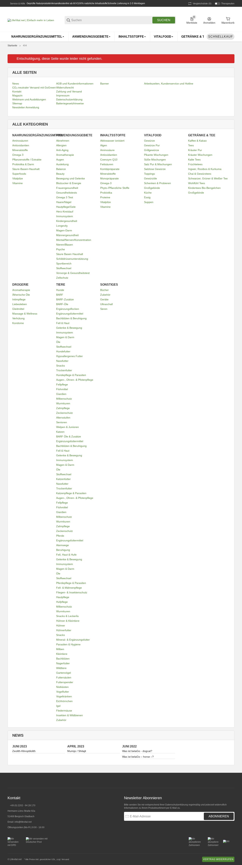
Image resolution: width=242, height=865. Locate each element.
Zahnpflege (63, 408)
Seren (103, 308)
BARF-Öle (62, 304)
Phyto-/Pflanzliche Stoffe (114, 187)
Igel (58, 705)
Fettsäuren (106, 164)
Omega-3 (106, 183)
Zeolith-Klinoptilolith (24, 751)
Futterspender (64, 682)
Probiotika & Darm (23, 164)
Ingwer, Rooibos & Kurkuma (204, 169)
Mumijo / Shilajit (76, 751)
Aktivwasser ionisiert (112, 140)
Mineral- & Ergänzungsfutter (73, 639)
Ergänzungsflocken (67, 308)
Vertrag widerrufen (218, 859)
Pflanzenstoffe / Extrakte (26, 159)
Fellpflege (62, 384)
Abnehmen (62, 140)
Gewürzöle (150, 178)
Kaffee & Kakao (197, 140)
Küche (148, 192)
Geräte (104, 299)
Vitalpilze (17, 178)
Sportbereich (63, 263)
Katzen (60, 431)
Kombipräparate (109, 169)
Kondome (18, 323)
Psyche (60, 249)
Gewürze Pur (152, 145)
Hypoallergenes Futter (69, 356)
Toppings (149, 173)
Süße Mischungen (155, 159)
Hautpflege (62, 597)
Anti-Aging (62, 150)
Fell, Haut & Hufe (66, 554)
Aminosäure (107, 150)
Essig (147, 197)
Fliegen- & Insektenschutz (71, 592)
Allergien (61, 145)
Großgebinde (152, 187)
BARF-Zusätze (65, 299)
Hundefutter (63, 351)
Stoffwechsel (63, 268)
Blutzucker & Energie (68, 183)
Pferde (60, 535)
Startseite (12, 45)
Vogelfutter (62, 691)
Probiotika (106, 192)
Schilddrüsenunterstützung (72, 258)
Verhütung (18, 318)
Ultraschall (106, 304)
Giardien (61, 393)
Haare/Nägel (63, 202)
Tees (191, 145)
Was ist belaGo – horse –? (138, 756)
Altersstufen (63, 417)
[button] (231, 780)
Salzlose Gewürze (155, 169)
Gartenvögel (63, 672)
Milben (60, 649)
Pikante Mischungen (156, 154)
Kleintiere (61, 653)
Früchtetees (195, 164)
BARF (59, 294)
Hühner (60, 625)
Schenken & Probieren (157, 183)
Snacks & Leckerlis (67, 616)
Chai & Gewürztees (199, 173)
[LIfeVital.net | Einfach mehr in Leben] (31, 20)
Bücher (104, 289)
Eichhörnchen (64, 701)
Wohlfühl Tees (196, 183)
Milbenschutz (64, 398)
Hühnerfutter (63, 630)
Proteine (105, 197)
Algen (103, 145)
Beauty (60, 173)
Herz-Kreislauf (64, 211)
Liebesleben (19, 304)
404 (25, 45)
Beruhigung (63, 549)
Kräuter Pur (195, 150)
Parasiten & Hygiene (68, 644)
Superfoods (19, 173)
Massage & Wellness (24, 313)
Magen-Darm (64, 230)
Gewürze (149, 140)
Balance (61, 169)
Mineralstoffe (20, 150)
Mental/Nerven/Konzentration (73, 239)
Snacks (60, 365)
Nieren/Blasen (64, 244)
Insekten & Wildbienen (69, 715)
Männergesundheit (67, 235)
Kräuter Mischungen (200, 154)
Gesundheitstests (66, 192)
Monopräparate (109, 178)
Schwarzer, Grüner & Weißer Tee (208, 178)
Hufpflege (62, 601)
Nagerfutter (63, 663)
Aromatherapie (65, 154)
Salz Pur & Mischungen (158, 164)
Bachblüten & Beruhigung (71, 318)
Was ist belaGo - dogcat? (137, 751)
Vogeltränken (64, 696)
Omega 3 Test (64, 197)
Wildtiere (61, 668)
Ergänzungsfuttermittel (69, 313)
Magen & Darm (65, 337)
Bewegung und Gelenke (70, 178)
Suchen (163, 20)
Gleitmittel (18, 308)
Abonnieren (219, 816)
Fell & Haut (62, 323)
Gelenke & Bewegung (69, 327)
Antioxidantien (20, 145)
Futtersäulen (63, 677)
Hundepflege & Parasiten (71, 375)
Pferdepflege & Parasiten (71, 582)
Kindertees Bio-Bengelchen (204, 187)
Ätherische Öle (21, 294)
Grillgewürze (151, 150)
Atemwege (62, 545)
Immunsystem (64, 216)
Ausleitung (62, 164)
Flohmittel (62, 389)
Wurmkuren (63, 403)
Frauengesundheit (67, 187)
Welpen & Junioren (67, 427)
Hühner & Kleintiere (67, 620)
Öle (58, 341)
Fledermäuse (64, 710)
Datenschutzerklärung (176, 804)
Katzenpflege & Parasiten (71, 493)
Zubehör (61, 720)
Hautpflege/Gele (66, 206)
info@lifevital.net (23, 822)
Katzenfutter (63, 479)
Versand (65, 859)
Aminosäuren (20, 140)
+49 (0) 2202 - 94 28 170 (22, 805)
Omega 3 (17, 154)
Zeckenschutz (64, 412)
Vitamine (17, 183)
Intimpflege (19, 299)
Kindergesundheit (66, 220)
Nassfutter (62, 360)
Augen (60, 159)
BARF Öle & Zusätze (68, 436)
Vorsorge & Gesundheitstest (73, 272)
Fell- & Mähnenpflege (69, 587)
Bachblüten (63, 658)
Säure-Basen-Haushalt (26, 169)
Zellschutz (62, 277)
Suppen (148, 202)
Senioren (61, 422)
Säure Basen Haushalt (69, 254)
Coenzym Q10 (108, 159)
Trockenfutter (64, 370)
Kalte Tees (194, 159)
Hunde (60, 289)
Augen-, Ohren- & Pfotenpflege (74, 379)
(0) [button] (202, 3)
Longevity (62, 225)
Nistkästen (62, 686)
